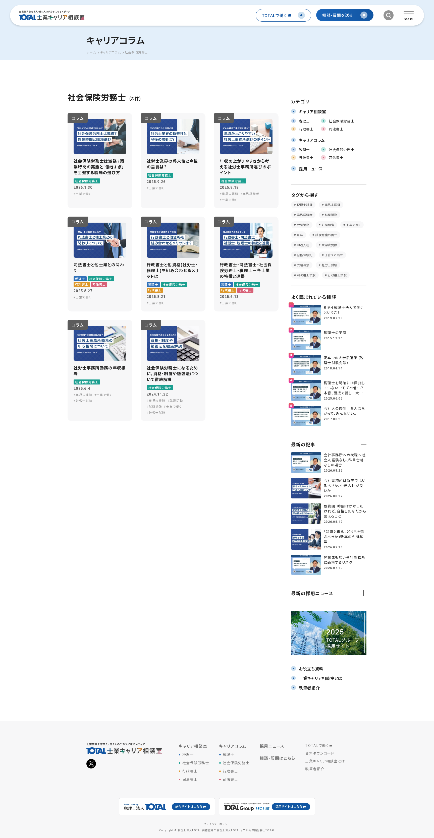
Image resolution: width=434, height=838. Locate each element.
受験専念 (302, 265)
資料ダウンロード (319, 753)
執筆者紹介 (314, 768)
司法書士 (190, 779)
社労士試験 (329, 265)
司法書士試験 (305, 275)
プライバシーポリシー (217, 824)
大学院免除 (329, 245)
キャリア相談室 (193, 746)
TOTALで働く (317, 745)
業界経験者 (304, 215)
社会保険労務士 (195, 762)
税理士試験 (304, 205)
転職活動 (330, 215)
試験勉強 (327, 225)
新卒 (299, 235)
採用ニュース (272, 746)
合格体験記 (304, 255)
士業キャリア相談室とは (325, 760)
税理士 (188, 754)
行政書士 (190, 770)
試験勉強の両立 (325, 235)
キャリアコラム (232, 746)
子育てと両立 (333, 255)
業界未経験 (332, 205)
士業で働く (353, 225)
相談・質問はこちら (277, 758)
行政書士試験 (337, 275)
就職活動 (302, 225)
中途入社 (302, 245)
